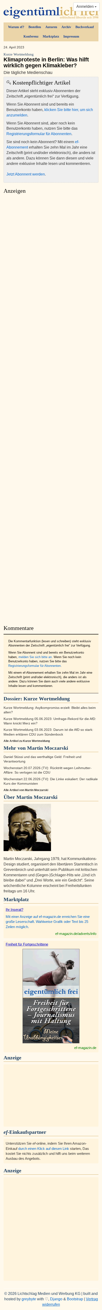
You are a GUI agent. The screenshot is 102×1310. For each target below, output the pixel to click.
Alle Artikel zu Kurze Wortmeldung (27, 741)
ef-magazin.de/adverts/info (75, 934)
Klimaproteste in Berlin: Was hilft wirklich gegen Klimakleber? (46, 60)
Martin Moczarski (36, 797)
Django (56, 1299)
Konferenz (30, 36)
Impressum (71, 36)
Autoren (51, 27)
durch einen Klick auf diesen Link (43, 1149)
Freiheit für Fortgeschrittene (27, 944)
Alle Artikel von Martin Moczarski (26, 790)
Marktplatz (51, 36)
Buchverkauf (84, 27)
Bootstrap (75, 1299)
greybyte (29, 1299)
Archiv (66, 27)
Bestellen (34, 27)
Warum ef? (16, 27)
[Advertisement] (51, 408)
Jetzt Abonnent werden (25, 174)
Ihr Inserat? (14, 910)
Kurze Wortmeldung (46, 699)
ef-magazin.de (85, 1048)
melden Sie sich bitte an (35, 657)
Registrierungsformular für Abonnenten (38, 134)
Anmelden (85, 6)
